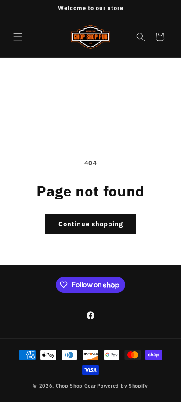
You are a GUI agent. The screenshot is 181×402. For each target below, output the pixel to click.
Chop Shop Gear (76, 386)
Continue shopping (90, 224)
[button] (17, 37)
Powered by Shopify (122, 386)
